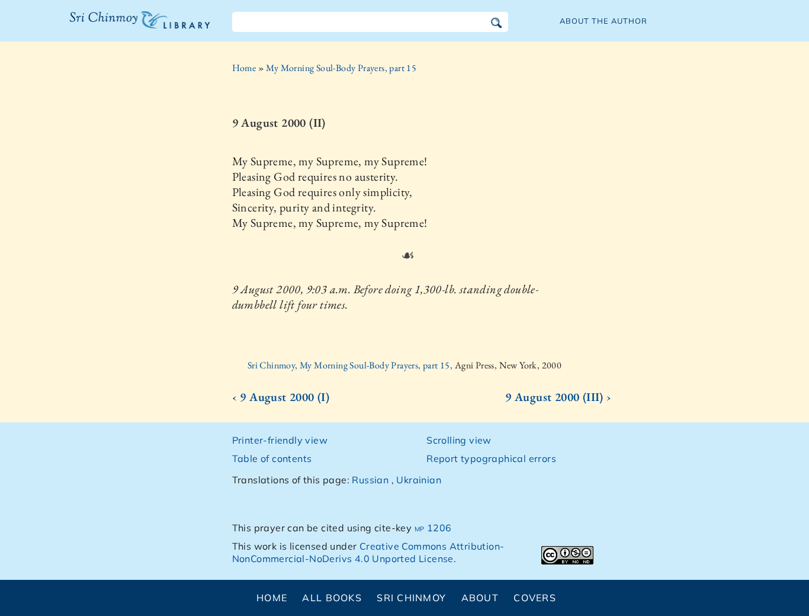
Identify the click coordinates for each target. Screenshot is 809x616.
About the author (603, 20)
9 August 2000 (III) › (558, 397)
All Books (332, 598)
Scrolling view (459, 440)
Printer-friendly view (280, 440)
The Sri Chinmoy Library (115, 27)
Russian (370, 480)
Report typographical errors (491, 458)
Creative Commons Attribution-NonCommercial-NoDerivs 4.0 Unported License (368, 552)
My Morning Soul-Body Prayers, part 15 (341, 68)
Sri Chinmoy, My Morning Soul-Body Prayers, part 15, (351, 365)
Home (244, 68)
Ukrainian (418, 480)
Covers (534, 598)
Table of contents (272, 458)
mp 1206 (433, 528)
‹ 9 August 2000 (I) (281, 397)
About (480, 598)
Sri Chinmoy (411, 598)
